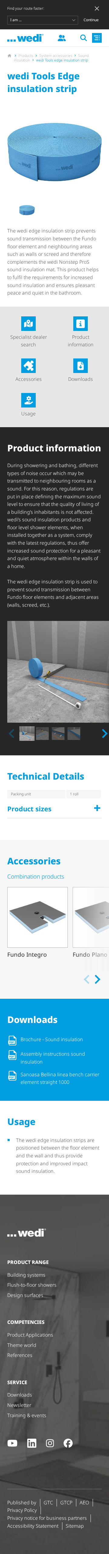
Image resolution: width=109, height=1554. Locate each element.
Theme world (21, 1345)
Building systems (26, 1275)
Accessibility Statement (32, 1526)
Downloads (80, 379)
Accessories (28, 379)
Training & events (26, 1415)
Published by (21, 1502)
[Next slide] (104, 733)
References (19, 1355)
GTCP (66, 1502)
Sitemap (75, 1526)
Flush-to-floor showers (32, 1285)
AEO (84, 1502)
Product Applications (30, 1334)
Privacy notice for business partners (47, 1518)
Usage (28, 413)
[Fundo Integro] (37, 927)
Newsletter (19, 1405)
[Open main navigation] (97, 38)
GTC (48, 1502)
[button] (27, 210)
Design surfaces (25, 1295)
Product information (81, 341)
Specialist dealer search (28, 341)
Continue (91, 19)
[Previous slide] (12, 733)
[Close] (97, 8)
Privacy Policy (22, 1510)
